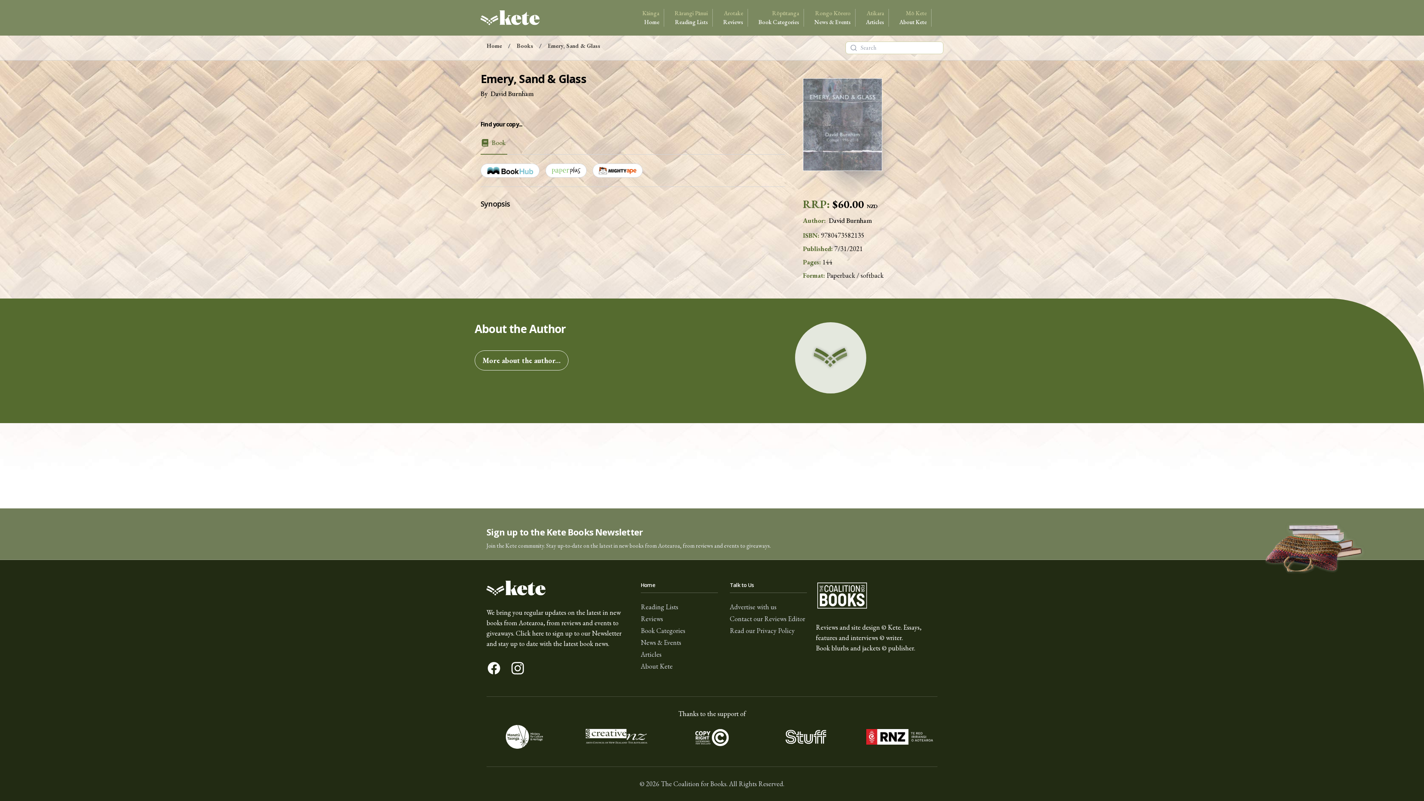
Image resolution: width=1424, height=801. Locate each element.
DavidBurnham (512, 93)
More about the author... (521, 360)
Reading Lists (691, 17)
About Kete (913, 17)
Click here (530, 633)
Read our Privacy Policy (762, 630)
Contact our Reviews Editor (767, 618)
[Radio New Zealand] (899, 737)
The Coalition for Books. (694, 783)
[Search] (853, 48)
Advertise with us (753, 607)
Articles (875, 17)
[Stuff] (806, 737)
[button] (712, 534)
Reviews (733, 17)
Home (650, 17)
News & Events (832, 17)
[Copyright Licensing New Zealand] (712, 737)
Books (525, 46)
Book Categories (778, 17)
